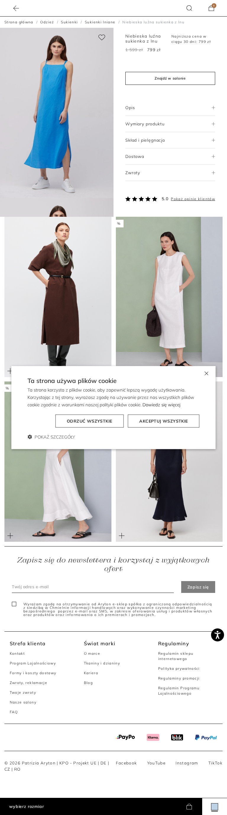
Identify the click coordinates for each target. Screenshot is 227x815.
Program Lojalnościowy (33, 663)
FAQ (14, 712)
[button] (189, 8)
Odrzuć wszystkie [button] (89, 420)
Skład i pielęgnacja (145, 140)
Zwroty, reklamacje (29, 682)
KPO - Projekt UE (78, 762)
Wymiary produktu (144, 124)
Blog (88, 682)
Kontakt (17, 653)
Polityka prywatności (179, 668)
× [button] (206, 373)
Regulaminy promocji (179, 678)
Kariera (91, 673)
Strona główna (18, 22)
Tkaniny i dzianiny (102, 663)
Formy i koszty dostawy (33, 673)
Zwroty (132, 172)
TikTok (215, 762)
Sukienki (69, 22)
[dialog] (113, 407)
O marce (92, 653)
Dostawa (134, 156)
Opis (130, 107)
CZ (7, 769)
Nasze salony (23, 702)
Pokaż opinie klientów (193, 199)
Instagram (187, 762)
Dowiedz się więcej (161, 405)
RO (17, 769)
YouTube (156, 762)
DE (103, 762)
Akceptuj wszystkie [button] (163, 420)
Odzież (47, 22)
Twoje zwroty (23, 692)
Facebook (126, 762)
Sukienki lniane (100, 22)
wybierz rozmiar (26, 806)
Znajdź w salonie (170, 78)
